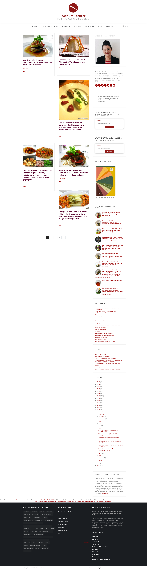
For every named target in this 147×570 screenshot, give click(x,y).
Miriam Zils (94, 568)
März (100, 455)
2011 (98, 409)
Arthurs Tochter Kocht (43, 568)
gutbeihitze (27, 551)
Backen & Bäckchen (97, 557)
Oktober (101, 416)
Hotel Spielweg (49, 520)
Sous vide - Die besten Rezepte (101, 559)
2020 (98, 389)
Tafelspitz (27, 542)
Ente (25, 517)
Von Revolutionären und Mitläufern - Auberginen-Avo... (108, 430)
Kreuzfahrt (35, 528)
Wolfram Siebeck (29, 548)
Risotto (26, 539)
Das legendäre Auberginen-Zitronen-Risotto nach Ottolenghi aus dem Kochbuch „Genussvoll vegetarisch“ (112, 255)
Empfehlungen (90, 26)
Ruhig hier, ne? (99, 321)
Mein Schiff (34, 531)
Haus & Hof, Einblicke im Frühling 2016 (106, 358)
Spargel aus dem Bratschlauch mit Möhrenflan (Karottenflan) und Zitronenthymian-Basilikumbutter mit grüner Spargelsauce (73, 215)
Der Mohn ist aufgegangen (102, 356)
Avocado (41, 511)
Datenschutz (105, 493)
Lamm (52, 528)
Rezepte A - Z (96, 554)
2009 (98, 465)
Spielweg (45, 539)
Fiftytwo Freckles (63, 533)
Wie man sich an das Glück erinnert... (105, 341)
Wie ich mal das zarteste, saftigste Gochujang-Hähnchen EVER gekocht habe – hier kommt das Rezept (112, 247)
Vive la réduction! (63, 540)
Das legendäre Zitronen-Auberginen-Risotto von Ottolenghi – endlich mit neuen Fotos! (111, 223)
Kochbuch (27, 528)
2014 (98, 402)
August (101, 421)
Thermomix (40, 542)
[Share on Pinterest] (51, 55)
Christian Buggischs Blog (65, 512)
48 (61, 181)
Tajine (33, 542)
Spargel (39, 539)
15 (61, 136)
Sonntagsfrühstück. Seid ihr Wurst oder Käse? (108, 325)
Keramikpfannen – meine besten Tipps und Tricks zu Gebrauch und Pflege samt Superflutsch (112, 238)
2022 (98, 384)
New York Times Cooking (45, 531)
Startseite (36, 26)
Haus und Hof (39, 520)
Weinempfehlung (35, 545)
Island (40, 523)
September (102, 418)
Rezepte (56, 26)
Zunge (37, 548)
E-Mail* (99, 120)
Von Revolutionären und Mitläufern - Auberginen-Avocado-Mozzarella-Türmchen (37, 62)
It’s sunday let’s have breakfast (32, 525)
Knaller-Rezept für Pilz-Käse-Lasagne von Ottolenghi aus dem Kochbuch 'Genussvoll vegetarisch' (112, 264)
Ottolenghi (38, 537)
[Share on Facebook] (46, 55)
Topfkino (47, 542)
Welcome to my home (101, 337)
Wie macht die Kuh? (100, 339)
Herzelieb (61, 527)
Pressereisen (96, 544)
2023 (98, 382)
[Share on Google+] (49, 55)
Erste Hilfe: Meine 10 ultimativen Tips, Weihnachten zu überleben (105, 312)
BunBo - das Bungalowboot (31, 514)
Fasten (30, 517)
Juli (100, 423)
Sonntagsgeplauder (100, 327)
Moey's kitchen (62, 518)
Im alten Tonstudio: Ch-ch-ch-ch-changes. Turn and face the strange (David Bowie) (108, 360)
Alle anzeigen (86, 542)
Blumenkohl (49, 511)
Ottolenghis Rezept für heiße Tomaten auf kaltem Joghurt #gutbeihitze (111, 214)
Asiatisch (26, 511)
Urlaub (26, 545)
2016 (98, 398)
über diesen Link (21, 500)
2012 (98, 407)
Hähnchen (34, 523)
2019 (98, 391)
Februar (101, 457)
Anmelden (109, 127)
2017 (98, 396)
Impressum (95, 539)
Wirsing (44, 545)
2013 (98, 405)
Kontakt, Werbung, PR (105, 26)
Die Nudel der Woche (46, 514)
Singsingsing (98, 323)
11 (25, 186)
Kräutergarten (99, 367)
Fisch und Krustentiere (40, 517)
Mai (100, 428)
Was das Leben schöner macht (104, 333)
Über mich (46, 26)
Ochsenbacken (28, 534)
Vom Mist (97, 331)
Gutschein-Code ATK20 (48, 500)
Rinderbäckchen (47, 537)
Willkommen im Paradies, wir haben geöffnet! (108, 369)
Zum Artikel (26, 68)
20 (61, 71)
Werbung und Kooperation (100, 546)
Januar (101, 460)
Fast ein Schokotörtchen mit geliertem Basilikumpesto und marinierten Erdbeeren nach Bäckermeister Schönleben (71, 126)
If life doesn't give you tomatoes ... (112, 280)
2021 (98, 386)
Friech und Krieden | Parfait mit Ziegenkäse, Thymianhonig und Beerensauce (72, 62)
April (100, 453)
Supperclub (66, 26)
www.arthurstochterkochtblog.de (114, 568)
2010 (98, 463)
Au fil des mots (62, 530)
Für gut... (97, 315)
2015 (98, 400)
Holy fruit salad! (63, 524)
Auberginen (34, 511)
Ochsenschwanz (28, 537)
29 (25, 71)
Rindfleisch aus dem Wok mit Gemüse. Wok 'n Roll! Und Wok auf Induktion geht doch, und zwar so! (73, 172)
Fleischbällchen (28, 520)
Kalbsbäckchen (47, 525)
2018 (98, 393)
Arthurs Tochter (97, 551)
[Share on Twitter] (47, 55)
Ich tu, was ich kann (63, 521)
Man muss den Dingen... (102, 319)
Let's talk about (99, 317)
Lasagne (26, 531)
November (102, 414)
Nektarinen (77, 26)
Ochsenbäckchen (39, 534)
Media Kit (95, 549)
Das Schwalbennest (100, 354)
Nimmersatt (61, 537)
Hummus (26, 523)
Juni (100, 425)
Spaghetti (32, 539)
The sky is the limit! (100, 329)
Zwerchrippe (44, 548)
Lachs (47, 528)
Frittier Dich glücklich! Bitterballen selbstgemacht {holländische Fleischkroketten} (112, 230)
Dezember (102, 411)
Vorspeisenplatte (63, 515)
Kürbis (42, 528)
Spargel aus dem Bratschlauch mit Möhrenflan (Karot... (107, 449)
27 (61, 225)
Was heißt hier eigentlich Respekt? (105, 335)
